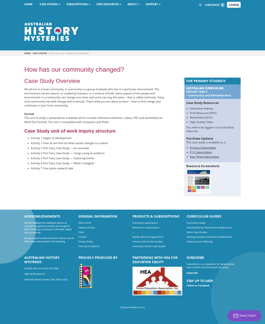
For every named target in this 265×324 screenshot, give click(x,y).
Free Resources (107, 4)
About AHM (84, 222)
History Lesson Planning (200, 241)
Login (234, 5)
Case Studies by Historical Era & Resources (209, 227)
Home (28, 4)
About (132, 4)
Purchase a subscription (145, 222)
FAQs (81, 232)
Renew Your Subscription (145, 227)
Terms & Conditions (89, 246)
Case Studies (49, 4)
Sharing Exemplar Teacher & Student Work (209, 236)
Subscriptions (77, 4)
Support (152, 4)
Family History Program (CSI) (147, 236)
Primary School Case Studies (147, 241)
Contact (82, 236)
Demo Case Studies (197, 232)
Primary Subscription (203, 147)
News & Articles (86, 227)
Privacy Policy (85, 241)
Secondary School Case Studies (149, 246)
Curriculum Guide (196, 222)
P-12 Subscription (201, 152)
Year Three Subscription (204, 156)
